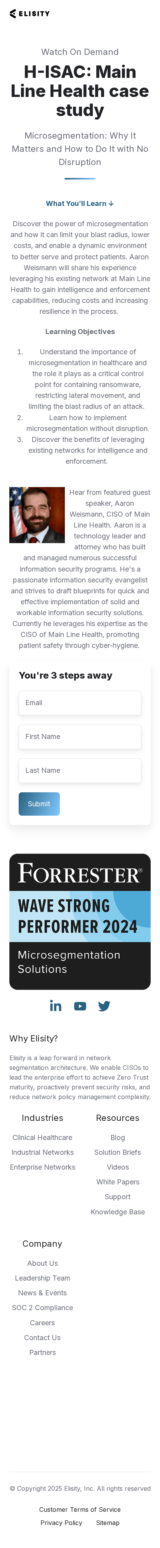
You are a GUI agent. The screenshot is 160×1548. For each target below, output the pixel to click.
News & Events (42, 1293)
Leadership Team (42, 1278)
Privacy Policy (61, 1523)
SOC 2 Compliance (42, 1307)
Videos (118, 1167)
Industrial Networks (42, 1152)
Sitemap (108, 1523)
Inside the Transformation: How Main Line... (80, 1452)
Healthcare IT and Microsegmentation (80, 1425)
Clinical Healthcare (42, 1137)
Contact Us (42, 1337)
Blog (117, 1137)
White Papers (117, 1182)
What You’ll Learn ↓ (80, 203)
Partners (42, 1352)
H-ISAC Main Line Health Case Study (80, 1439)
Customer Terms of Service (80, 1509)
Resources (117, 1118)
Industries (42, 1118)
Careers (42, 1323)
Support (117, 1197)
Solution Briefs (117, 1152)
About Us (42, 1263)
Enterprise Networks (42, 1167)
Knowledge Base (117, 1212)
